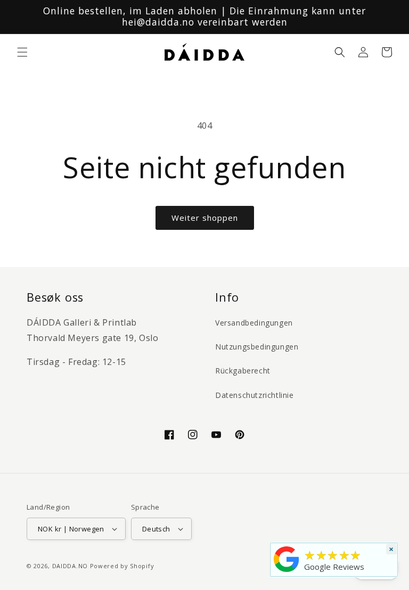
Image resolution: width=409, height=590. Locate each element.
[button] (22, 52)
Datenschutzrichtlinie (254, 395)
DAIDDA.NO (70, 566)
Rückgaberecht (243, 370)
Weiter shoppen (204, 217)
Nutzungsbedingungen (256, 347)
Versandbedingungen (254, 323)
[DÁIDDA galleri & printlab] (286, 572)
